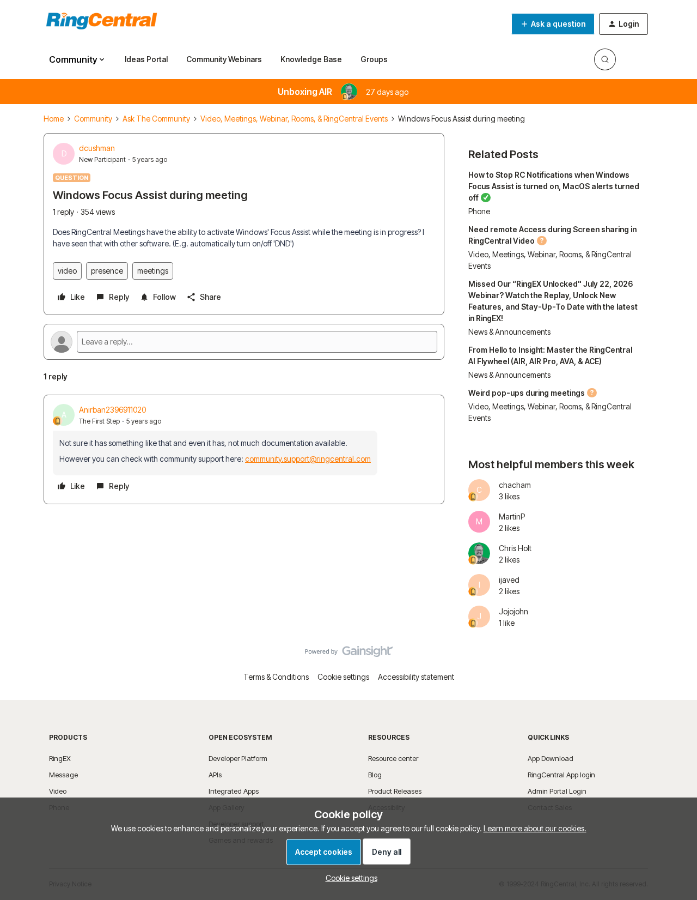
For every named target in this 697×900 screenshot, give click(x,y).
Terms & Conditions (276, 676)
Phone (479, 211)
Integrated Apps (234, 791)
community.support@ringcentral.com (308, 458)
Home (54, 118)
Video (57, 791)
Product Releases (394, 791)
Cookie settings (343, 676)
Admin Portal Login (557, 791)
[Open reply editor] (244, 341)
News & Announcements (509, 331)
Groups (374, 59)
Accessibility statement (416, 676)
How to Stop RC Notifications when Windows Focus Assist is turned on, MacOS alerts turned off (553, 186)
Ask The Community (156, 118)
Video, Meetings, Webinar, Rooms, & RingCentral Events (294, 118)
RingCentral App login (561, 774)
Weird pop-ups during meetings (526, 392)
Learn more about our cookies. (535, 828)
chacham (515, 485)
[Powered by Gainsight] (349, 654)
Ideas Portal (146, 59)
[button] (553, 24)
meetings (152, 270)
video (67, 270)
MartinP (512, 516)
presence (107, 270)
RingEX (60, 758)
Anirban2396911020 (112, 409)
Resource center (393, 758)
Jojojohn (513, 611)
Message (63, 774)
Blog (375, 774)
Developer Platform (238, 758)
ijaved (509, 579)
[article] (244, 449)
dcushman (97, 148)
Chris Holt (515, 548)
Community (93, 118)
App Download (550, 758)
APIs (215, 774)
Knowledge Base (311, 59)
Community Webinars (224, 59)
